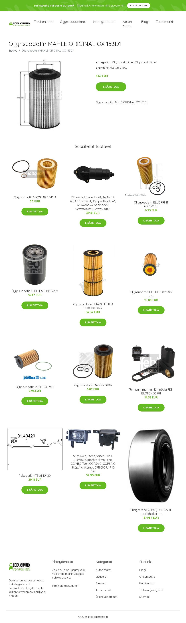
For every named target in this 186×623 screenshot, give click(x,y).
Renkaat (101, 583)
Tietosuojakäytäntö (151, 590)
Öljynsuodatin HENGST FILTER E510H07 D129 (93, 306)
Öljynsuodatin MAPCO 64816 (93, 385)
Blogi (145, 22)
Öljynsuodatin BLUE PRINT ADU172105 (151, 204)
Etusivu (13, 50)
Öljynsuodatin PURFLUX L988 (35, 387)
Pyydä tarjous (138, 5)
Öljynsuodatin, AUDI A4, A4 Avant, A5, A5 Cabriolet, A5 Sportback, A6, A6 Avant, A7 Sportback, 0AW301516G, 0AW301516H (93, 203)
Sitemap (144, 596)
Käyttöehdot (147, 583)
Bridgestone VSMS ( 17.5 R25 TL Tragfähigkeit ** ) (151, 512)
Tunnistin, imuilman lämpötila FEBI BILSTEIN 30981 (151, 391)
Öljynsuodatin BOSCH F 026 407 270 (151, 294)
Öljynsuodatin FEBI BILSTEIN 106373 (35, 291)
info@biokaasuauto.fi (65, 585)
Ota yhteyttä (147, 576)
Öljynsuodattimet (73, 22)
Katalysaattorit (104, 22)
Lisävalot (101, 576)
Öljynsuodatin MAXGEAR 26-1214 (35, 197)
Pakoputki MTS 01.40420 (35, 475)
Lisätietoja (111, 86)
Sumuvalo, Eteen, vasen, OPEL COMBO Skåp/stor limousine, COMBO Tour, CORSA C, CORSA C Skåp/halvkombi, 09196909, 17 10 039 (93, 463)
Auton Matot (103, 570)
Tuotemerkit (165, 22)
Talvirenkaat (43, 22)
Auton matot (127, 24)
